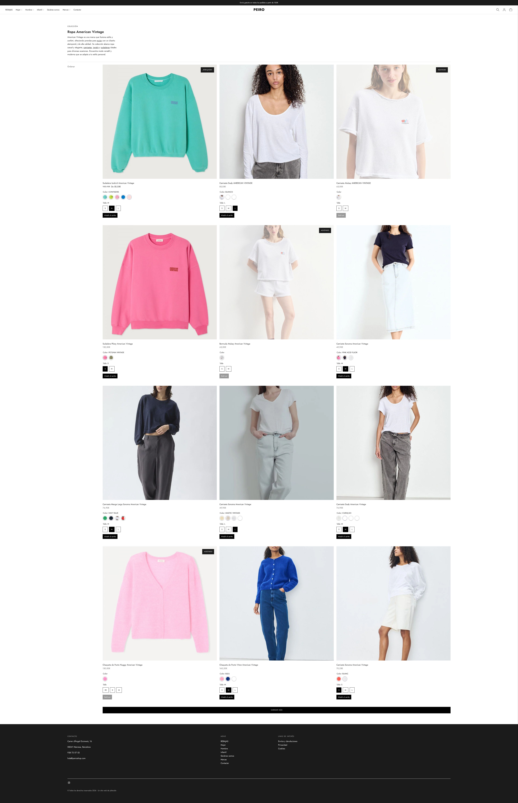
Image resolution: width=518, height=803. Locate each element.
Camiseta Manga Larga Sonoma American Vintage (124, 504)
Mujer (18, 9)
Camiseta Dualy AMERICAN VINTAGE (235, 183)
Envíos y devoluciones (287, 741)
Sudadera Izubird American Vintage (118, 183)
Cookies (281, 748)
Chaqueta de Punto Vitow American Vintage (238, 664)
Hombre (28, 9)
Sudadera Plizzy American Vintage (118, 343)
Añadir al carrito (110, 215)
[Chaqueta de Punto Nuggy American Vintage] (160, 603)
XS (106, 689)
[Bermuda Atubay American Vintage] (276, 282)
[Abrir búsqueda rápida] (498, 10)
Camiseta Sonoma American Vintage (352, 343)
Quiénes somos (53, 9)
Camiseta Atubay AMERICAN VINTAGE (353, 183)
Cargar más (276, 710)
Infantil (39, 9)
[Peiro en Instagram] (69, 783)
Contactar (77, 9)
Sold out (341, 215)
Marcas (66, 9)
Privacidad (282, 744)
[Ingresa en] (504, 10)
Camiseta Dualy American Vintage (351, 504)
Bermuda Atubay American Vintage (234, 343)
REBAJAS (9, 9)
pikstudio (113, 790)
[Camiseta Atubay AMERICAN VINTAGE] (393, 122)
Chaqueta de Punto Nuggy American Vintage (122, 664)
